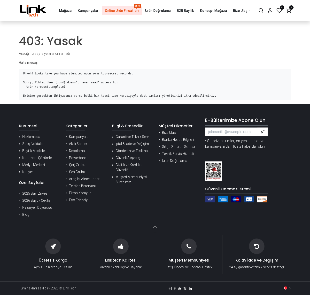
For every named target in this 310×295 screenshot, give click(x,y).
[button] (262, 132)
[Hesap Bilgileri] (270, 11)
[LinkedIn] (190, 288)
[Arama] (261, 11)
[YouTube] (179, 288)
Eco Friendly (78, 200)
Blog (25, 214)
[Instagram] (170, 288)
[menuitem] (65, 10)
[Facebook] (175, 288)
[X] (185, 288)
